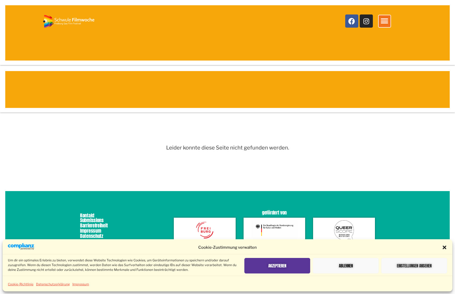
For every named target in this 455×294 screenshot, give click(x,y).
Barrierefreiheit (94, 225)
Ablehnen (346, 266)
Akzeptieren (277, 266)
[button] (444, 247)
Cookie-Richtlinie (20, 284)
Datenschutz (91, 236)
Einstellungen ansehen (414, 266)
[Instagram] (366, 21)
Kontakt (87, 215)
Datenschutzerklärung (53, 284)
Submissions (92, 220)
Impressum (80, 284)
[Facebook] (351, 21)
